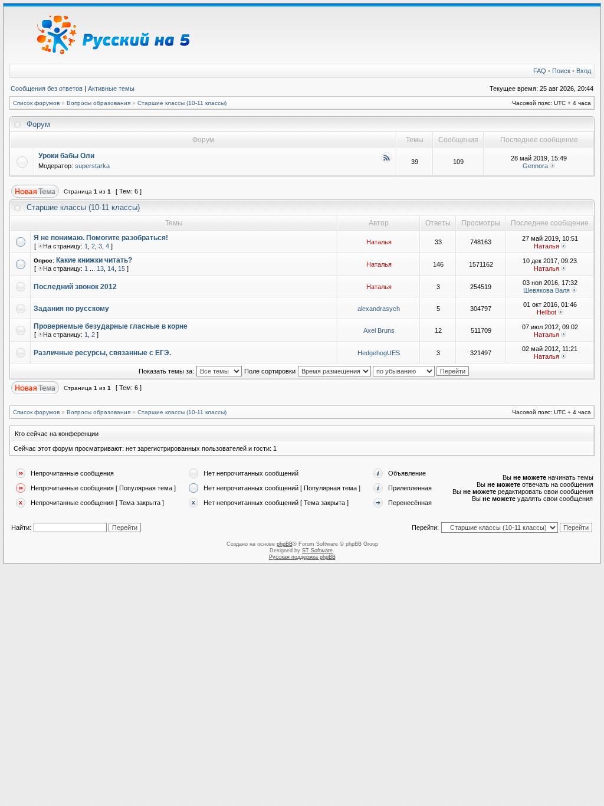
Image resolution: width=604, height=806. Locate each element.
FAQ (539, 70)
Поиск (561, 70)
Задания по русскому (71, 308)
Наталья (379, 241)
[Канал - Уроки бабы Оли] (386, 161)
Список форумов (36, 103)
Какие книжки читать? (94, 260)
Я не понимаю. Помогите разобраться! (101, 238)
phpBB (285, 544)
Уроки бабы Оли (66, 156)
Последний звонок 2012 (75, 287)
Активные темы (111, 88)
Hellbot (546, 312)
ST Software (317, 550)
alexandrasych (378, 308)
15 (121, 268)
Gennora (535, 165)
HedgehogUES (378, 352)
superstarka (92, 165)
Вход (583, 70)
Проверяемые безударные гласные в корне (111, 326)
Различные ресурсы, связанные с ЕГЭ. (102, 353)
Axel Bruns (379, 330)
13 (100, 268)
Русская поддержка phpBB (302, 557)
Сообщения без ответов (47, 88)
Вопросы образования (98, 103)
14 (110, 268)
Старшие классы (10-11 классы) (181, 103)
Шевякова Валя (546, 290)
